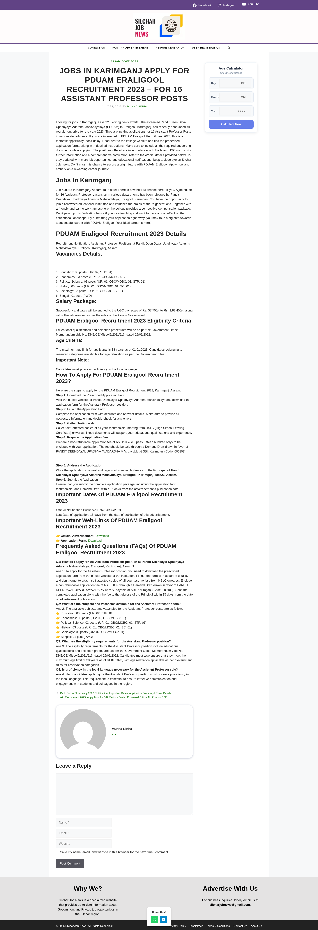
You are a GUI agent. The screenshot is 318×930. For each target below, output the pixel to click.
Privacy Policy (177, 925)
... (114, 733)
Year (213, 111)
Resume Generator (170, 47)
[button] (229, 48)
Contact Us (96, 47)
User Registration (206, 47)
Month (215, 97)
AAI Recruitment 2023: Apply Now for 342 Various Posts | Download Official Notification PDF (113, 697)
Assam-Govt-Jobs (124, 61)
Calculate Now (231, 124)
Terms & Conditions (218, 925)
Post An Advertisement (130, 47)
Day (213, 83)
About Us (256, 925)
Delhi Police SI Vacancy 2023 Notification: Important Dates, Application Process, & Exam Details (115, 693)
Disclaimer (196, 925)
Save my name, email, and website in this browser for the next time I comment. (114, 852)
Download (102, 536)
